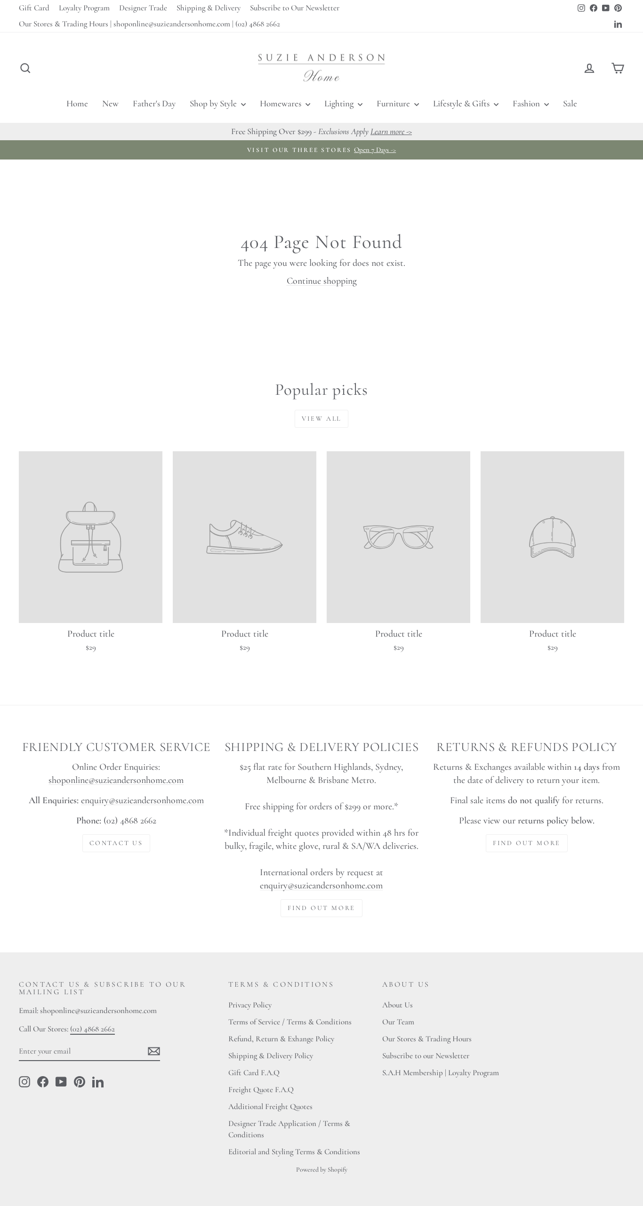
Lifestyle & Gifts (462, 103)
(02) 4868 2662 (92, 1029)
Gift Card (34, 8)
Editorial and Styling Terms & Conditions (294, 1152)
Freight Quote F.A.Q (261, 1089)
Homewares (281, 103)
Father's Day (154, 103)
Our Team (398, 1022)
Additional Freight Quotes (270, 1106)
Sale (570, 103)
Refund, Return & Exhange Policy (281, 1039)
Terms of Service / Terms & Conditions (290, 1022)
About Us (397, 1005)
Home (77, 103)
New (110, 103)
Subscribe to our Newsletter (425, 1056)
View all (321, 419)
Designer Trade (143, 8)
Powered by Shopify (321, 1170)
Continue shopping (322, 281)
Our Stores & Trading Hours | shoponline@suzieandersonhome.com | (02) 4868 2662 (149, 24)
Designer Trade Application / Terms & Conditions (289, 1129)
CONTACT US (116, 843)
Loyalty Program (84, 8)
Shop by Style (214, 103)
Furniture (394, 103)
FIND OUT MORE (321, 908)
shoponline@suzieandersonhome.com (116, 780)
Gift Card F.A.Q (254, 1073)
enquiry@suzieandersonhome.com (142, 800)
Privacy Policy (250, 1005)
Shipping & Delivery (209, 8)
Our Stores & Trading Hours (427, 1039)
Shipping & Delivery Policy (270, 1056)
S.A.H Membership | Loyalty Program (440, 1073)
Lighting (339, 103)
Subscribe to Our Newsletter (294, 8)
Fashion (527, 103)
